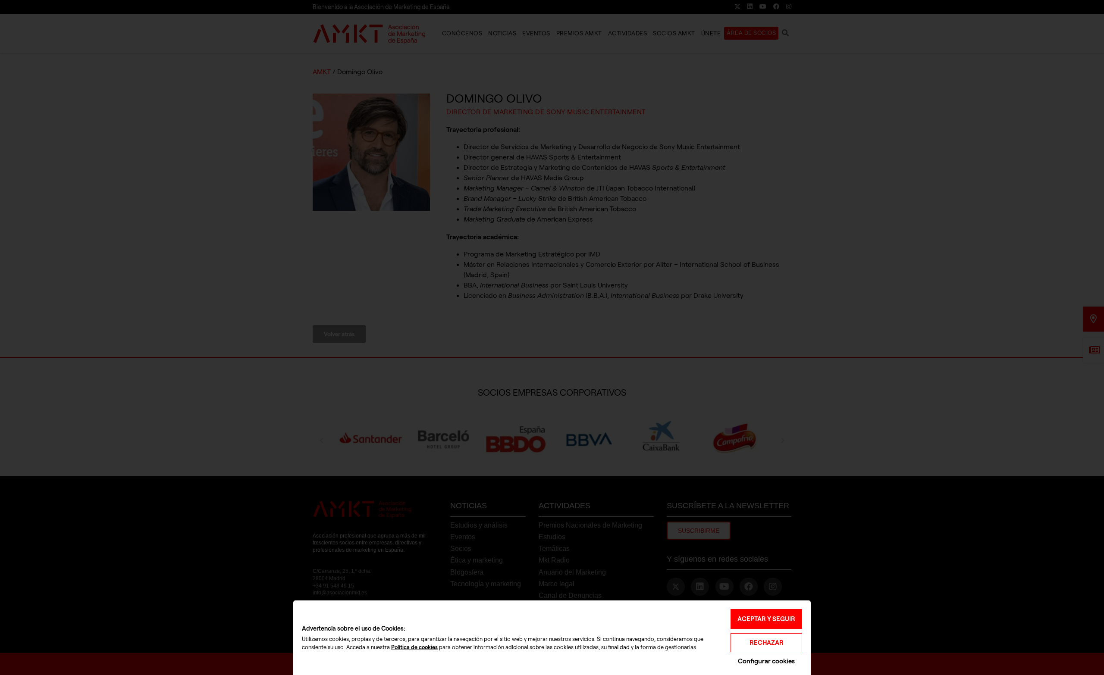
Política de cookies (414, 647)
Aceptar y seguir (766, 619)
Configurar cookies (766, 661)
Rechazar (767, 642)
